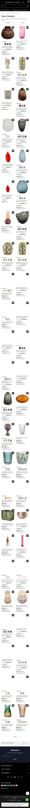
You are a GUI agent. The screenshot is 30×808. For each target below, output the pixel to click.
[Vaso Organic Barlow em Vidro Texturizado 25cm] (23, 498)
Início (2, 13)
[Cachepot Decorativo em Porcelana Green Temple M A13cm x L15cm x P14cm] (23, 469)
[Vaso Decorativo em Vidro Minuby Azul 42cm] (24, 167)
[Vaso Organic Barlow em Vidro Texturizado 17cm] (21, 498)
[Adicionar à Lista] (13, 27)
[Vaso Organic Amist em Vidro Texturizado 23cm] (9, 693)
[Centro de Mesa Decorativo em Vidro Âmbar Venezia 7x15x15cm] (25, 722)
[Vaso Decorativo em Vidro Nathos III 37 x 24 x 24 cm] (8, 44)
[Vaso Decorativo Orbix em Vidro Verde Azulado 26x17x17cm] (9, 469)
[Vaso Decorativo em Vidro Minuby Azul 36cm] (22, 167)
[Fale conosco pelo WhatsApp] (27, 799)
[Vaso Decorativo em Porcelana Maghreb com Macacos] (4, 440)
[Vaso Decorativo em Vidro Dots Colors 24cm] (25, 577)
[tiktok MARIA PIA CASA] (18, 777)
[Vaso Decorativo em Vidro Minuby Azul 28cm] (20, 167)
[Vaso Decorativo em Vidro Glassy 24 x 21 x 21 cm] (7, 136)
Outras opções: (4, 41)
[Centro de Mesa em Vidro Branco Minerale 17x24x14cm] (6, 290)
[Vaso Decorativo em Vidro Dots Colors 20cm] (23, 577)
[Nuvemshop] (11, 800)
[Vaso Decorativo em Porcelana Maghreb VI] (9, 440)
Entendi (19, 805)
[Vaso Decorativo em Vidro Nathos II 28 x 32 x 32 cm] (5, 44)
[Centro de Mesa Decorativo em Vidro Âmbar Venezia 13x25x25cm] (23, 722)
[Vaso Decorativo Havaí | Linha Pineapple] (21, 75)
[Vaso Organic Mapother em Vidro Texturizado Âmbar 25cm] (8, 498)
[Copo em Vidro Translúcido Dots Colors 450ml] (19, 577)
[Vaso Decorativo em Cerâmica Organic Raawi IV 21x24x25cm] (25, 662)
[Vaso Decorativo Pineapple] (21, 693)
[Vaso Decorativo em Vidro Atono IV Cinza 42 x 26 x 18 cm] (21, 136)
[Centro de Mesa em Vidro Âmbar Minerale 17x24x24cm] (4, 290)
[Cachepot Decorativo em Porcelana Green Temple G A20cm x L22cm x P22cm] (21, 469)
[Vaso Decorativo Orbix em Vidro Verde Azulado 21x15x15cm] (7, 469)
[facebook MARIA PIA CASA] (11, 777)
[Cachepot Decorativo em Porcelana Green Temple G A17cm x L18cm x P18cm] (19, 469)
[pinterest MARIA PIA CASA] (22, 777)
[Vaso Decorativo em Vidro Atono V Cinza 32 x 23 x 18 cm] (23, 136)
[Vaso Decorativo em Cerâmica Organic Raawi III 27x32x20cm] (23, 662)
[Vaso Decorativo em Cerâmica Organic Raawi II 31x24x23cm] (21, 662)
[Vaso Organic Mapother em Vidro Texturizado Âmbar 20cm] (5, 498)
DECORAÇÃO (7, 13)
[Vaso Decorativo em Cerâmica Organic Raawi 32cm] (19, 662)
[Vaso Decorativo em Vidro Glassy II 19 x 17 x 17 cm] (9, 136)
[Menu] (2, 2)
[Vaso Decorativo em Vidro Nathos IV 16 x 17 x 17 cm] (10, 44)
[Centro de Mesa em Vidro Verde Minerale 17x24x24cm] (9, 290)
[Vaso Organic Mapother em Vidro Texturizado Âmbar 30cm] (10, 498)
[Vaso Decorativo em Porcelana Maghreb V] (6, 440)
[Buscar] (27, 6)
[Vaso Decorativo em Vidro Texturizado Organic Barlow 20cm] (19, 498)
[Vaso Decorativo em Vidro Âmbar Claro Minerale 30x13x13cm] (11, 290)
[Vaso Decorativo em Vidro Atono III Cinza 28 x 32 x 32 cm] (19, 136)
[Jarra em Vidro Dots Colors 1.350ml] (21, 577)
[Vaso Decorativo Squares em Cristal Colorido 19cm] (9, 319)
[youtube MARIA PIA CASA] (15, 777)
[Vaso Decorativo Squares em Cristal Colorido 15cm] (7, 319)
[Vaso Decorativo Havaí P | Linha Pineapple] (19, 75)
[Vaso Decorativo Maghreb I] (11, 440)
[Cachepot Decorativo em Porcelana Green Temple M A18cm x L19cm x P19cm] (25, 469)
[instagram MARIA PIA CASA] (8, 777)
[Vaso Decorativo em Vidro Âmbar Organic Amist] (7, 693)
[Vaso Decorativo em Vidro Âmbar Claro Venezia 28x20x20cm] (19, 722)
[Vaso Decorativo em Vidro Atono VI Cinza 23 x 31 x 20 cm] (25, 136)
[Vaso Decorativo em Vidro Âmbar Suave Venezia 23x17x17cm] (21, 722)
